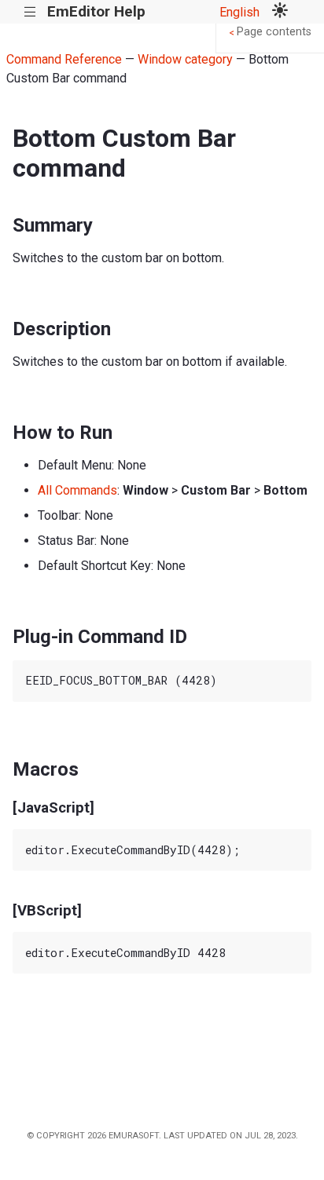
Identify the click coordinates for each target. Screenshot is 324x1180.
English (239, 12)
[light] (280, 11)
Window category (185, 59)
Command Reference (64, 59)
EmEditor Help (96, 11)
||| (30, 12)
